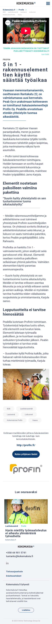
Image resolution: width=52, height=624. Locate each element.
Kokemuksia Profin (9, 14)
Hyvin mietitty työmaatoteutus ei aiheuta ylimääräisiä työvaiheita (26, 533)
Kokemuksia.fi (9, 10)
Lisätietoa (26, 610)
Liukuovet (32, 12)
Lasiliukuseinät (13, 12)
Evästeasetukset (13, 576)
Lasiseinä (24, 12)
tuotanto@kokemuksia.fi (19, 556)
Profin (21, 10)
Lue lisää (45, 54)
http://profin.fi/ (26, 445)
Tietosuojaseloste (14, 571)
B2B (4, 12)
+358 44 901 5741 (16, 552)
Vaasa (20, 14)
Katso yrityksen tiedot (26, 454)
